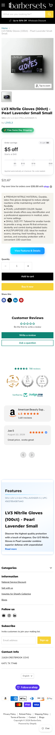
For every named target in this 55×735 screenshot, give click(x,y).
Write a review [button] (27, 335)
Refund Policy (25, 714)
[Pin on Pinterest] (21, 300)
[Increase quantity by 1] (28, 266)
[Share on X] (9, 300)
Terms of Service (18, 717)
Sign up (44, 640)
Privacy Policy (9, 714)
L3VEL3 (9, 122)
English (26, 676)
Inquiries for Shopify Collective (16, 593)
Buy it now (27, 286)
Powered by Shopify (27, 723)
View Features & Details (27, 250)
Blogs (4, 599)
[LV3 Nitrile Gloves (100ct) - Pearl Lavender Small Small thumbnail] (6, 97)
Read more (11, 549)
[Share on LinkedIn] (15, 300)
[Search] (49, 14)
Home (5, 28)
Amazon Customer (26, 430)
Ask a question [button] (27, 343)
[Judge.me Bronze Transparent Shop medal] (13, 381)
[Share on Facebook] (4, 300)
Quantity (6, 259)
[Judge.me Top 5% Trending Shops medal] (42, 381)
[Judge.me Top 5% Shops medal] (27, 381)
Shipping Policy (41, 714)
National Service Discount (14, 582)
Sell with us (7, 588)
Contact (32, 717)
